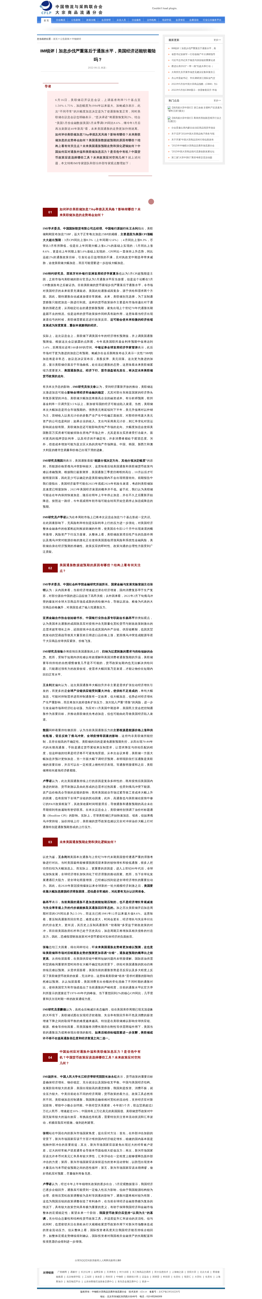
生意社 (177, 1276)
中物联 (119, 1276)
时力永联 (124, 1272)
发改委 (98, 1276)
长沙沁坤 (85, 1272)
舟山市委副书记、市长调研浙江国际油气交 (193, 78)
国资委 (155, 1276)
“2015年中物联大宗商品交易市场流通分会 (192, 145)
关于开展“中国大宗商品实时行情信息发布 (192, 139)
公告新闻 (64, 39)
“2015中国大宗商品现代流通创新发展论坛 (192, 151)
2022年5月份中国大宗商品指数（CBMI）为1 (194, 84)
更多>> (217, 40)
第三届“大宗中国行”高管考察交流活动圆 (191, 157)
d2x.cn (143, 1291)
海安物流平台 (73, 1281)
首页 (55, 39)
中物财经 (76, 39)
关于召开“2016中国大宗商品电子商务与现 (192, 133)
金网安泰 (98, 1272)
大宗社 (198, 1276)
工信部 (88, 1276)
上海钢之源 (177, 1272)
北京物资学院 (74, 1276)
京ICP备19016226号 (169, 1291)
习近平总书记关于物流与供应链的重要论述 (193, 60)
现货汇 (187, 1276)
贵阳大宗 (191, 1272)
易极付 (73, 1272)
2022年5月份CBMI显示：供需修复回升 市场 (194, 90)
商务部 (109, 1276)
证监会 (145, 1276)
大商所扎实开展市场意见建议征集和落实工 (193, 72)
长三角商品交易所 (141, 1272)
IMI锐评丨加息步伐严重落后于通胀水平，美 (193, 48)
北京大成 (204, 1272)
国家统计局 (132, 1276)
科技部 (166, 1276)
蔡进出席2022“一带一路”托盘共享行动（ (192, 66)
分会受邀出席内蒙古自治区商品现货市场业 (193, 127)
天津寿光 (111, 1272)
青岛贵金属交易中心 (128, 1281)
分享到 (78, 1260)
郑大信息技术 (161, 1272)
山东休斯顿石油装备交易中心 (99, 1281)
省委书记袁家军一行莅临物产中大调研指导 (193, 54)
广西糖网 (62, 1272)
